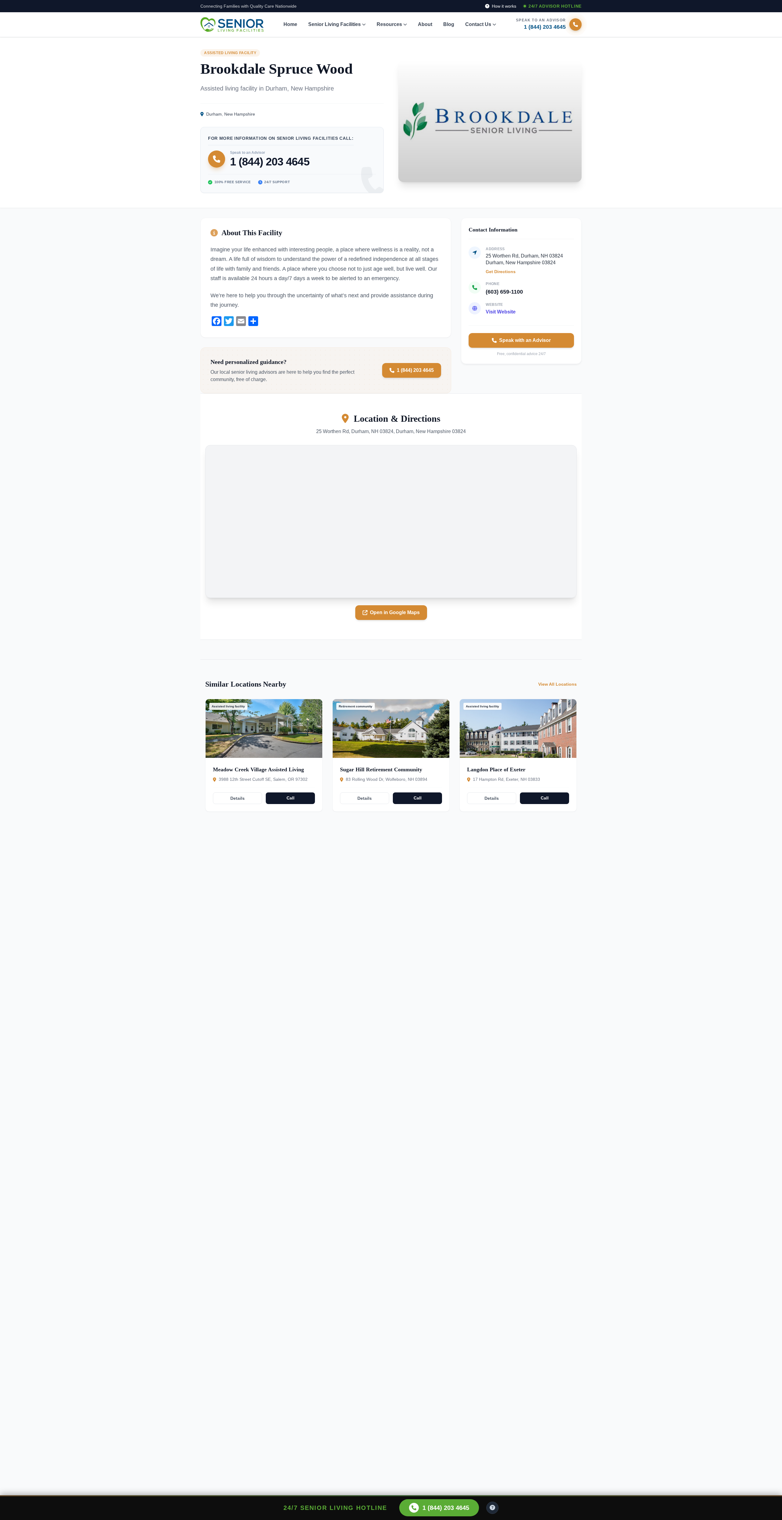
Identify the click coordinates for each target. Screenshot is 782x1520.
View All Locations (557, 684)
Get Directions (501, 271)
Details (237, 798)
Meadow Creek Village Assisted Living (258, 769)
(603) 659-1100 (504, 292)
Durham (214, 114)
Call (290, 797)
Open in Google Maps (395, 612)
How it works (503, 6)
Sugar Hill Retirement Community (381, 769)
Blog (448, 24)
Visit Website (501, 311)
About (425, 24)
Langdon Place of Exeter (496, 769)
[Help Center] (492, 1508)
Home (290, 24)
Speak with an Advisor (525, 340)
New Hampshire (239, 114)
